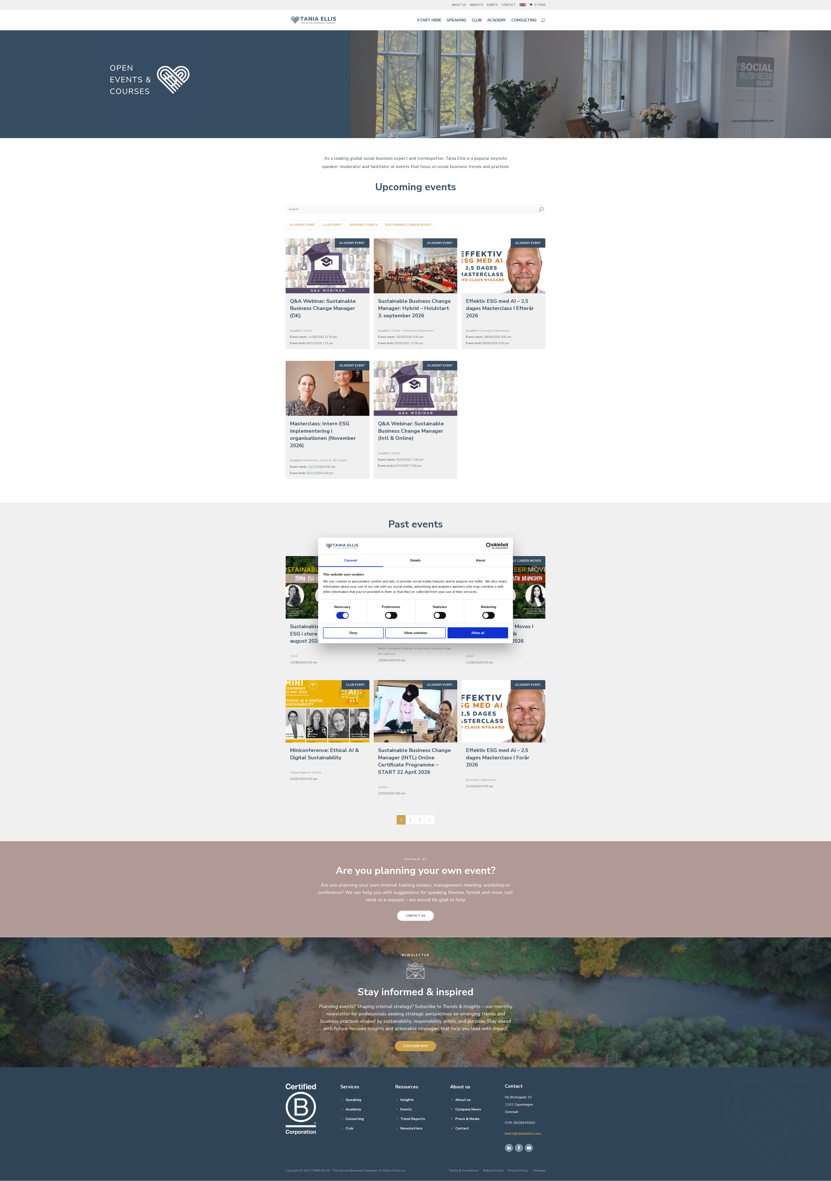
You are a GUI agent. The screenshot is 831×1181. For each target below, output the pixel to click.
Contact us (415, 916)
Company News (468, 1109)
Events (492, 5)
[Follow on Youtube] (529, 1148)
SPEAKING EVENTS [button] (363, 225)
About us (463, 1099)
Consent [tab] (350, 560)
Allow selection (415, 633)
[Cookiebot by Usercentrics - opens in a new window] (489, 546)
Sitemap (539, 1170)
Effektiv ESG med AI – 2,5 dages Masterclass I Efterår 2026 (500, 308)
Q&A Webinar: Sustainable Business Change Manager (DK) (323, 308)
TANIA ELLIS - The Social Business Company (344, 1170)
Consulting (524, 21)
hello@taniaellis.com (523, 1133)
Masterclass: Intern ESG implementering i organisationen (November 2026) (323, 434)
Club (477, 21)
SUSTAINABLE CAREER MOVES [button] (408, 225)
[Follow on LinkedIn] (509, 1148)
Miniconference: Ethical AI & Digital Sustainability (324, 754)
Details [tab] (415, 560)
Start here (429, 21)
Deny (353, 633)
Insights (476, 5)
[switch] (391, 615)
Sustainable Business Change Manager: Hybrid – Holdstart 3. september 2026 (414, 308)
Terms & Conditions (464, 1170)
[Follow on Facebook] (519, 1148)
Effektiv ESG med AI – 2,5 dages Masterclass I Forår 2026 (497, 757)
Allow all (477, 633)
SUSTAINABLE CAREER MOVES (518, 561)
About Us (458, 5)
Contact (509, 5)
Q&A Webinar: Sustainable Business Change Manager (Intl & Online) (411, 431)
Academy (496, 21)
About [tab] (480, 560)
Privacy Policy (518, 1170)
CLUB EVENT (355, 685)
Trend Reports (412, 1118)
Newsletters (411, 1128)
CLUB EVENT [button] (332, 225)
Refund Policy (493, 1170)
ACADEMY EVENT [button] (303, 225)
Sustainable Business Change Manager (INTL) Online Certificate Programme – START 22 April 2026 (414, 761)
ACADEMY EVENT (352, 243)
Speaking (456, 21)
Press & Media (467, 1118)
